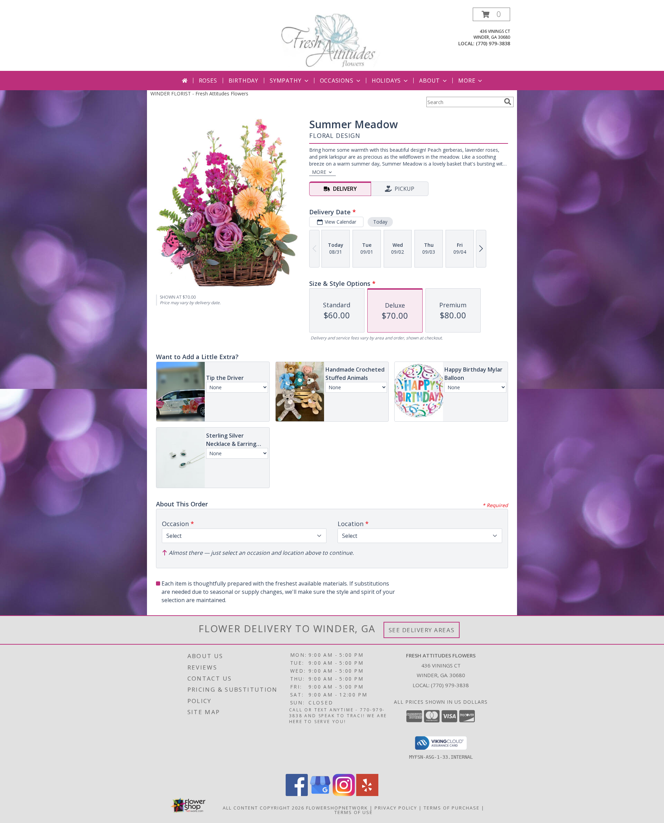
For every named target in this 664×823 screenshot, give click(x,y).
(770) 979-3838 (493, 43)
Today (380, 221)
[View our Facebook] (297, 794)
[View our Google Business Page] (320, 794)
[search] (507, 101)
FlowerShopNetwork (337, 808)
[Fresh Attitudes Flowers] (332, 39)
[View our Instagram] (344, 794)
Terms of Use (353, 812)
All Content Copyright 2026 (263, 808)
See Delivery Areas (422, 630)
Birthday (243, 80)
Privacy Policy (396, 808)
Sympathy (285, 80)
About (429, 80)
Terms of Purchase (452, 808)
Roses (208, 80)
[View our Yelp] (367, 794)
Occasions (336, 80)
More (466, 80)
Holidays (386, 80)
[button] (491, 14)
